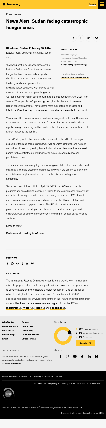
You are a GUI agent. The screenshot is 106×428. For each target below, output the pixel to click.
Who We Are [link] (8, 322)
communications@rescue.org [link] (75, 77)
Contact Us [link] (27, 326)
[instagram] (12, 263)
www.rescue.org (45, 303)
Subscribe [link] (16, 363)
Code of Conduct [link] (30, 334)
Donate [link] (92, 4)
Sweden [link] (46, 376)
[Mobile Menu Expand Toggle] (102, 4)
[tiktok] (22, 263)
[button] (85, 343)
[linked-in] (81, 38)
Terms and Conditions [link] (79, 383)
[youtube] (17, 263)
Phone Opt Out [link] (39, 383)
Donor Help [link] (27, 330)
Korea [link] (59, 376)
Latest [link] (5, 339)
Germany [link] (37, 376)
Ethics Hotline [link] (29, 339)
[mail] (89, 38)
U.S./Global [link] (22, 376)
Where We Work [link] (10, 326)
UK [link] (30, 376)
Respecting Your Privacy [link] (58, 383)
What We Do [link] (8, 330)
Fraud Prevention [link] (97, 383)
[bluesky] (96, 38)
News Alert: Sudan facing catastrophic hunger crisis (47, 24)
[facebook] (73, 38)
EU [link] (53, 376)
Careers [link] (25, 322)
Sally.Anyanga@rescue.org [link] (74, 64)
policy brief (31, 233)
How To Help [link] (8, 334)
